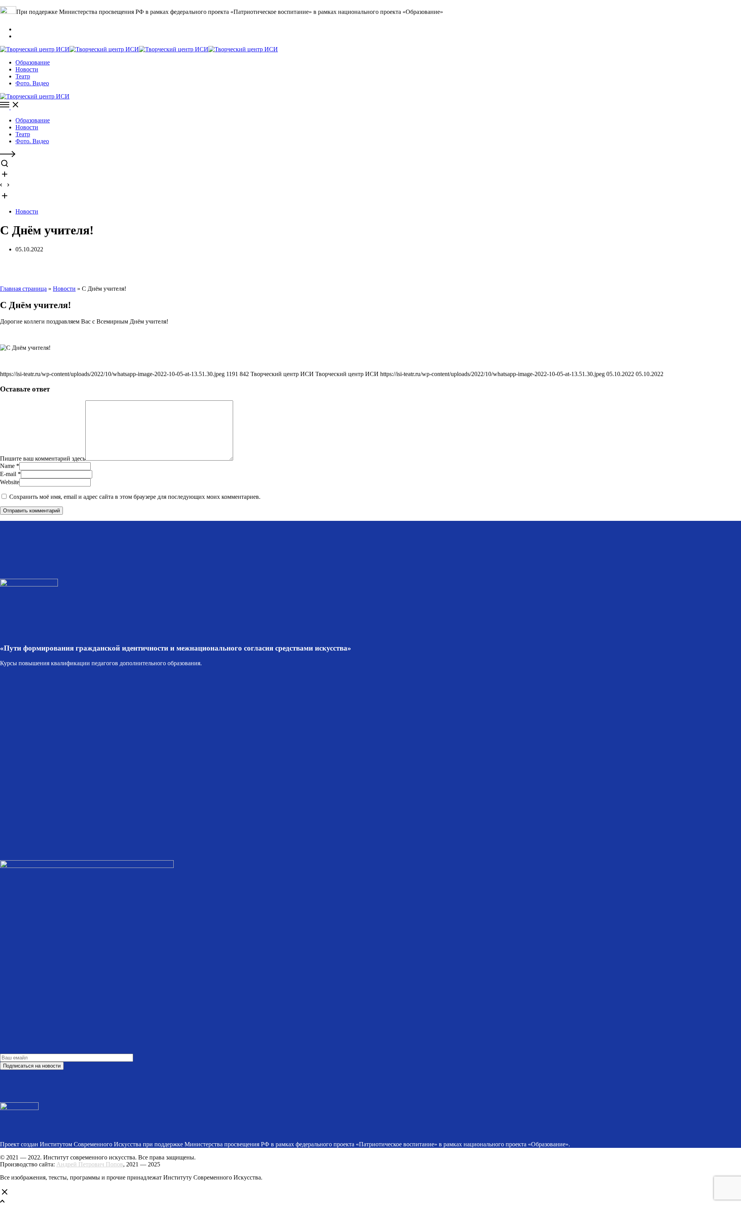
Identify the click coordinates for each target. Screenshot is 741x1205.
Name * (9, 466)
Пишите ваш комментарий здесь (42, 458)
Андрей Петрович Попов (89, 1164)
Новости (26, 211)
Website (9, 482)
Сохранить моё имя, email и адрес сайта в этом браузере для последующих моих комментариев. (135, 496)
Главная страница (23, 288)
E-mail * (10, 474)
